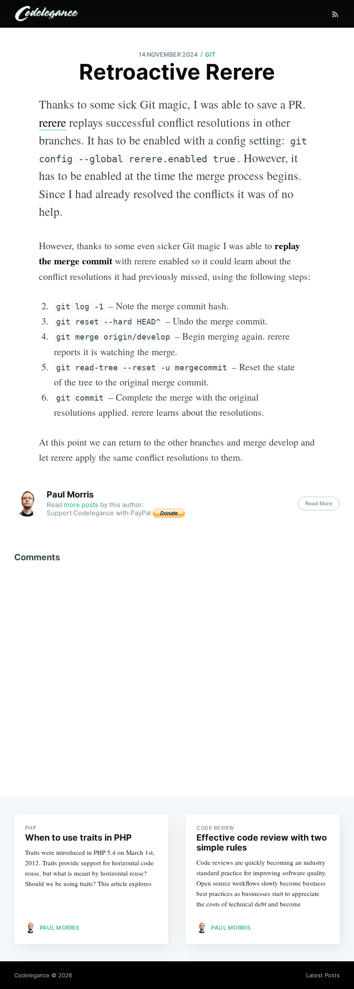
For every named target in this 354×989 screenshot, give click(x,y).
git (210, 54)
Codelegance (32, 975)
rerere (52, 122)
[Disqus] (177, 675)
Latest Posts (323, 975)
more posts (81, 505)
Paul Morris (70, 494)
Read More (318, 503)
